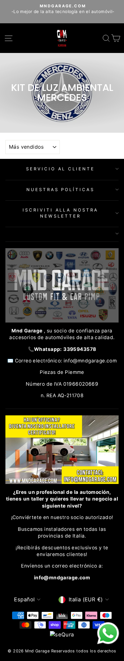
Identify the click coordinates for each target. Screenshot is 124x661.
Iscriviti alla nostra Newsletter (60, 213)
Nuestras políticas (60, 189)
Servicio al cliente (60, 168)
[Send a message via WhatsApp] (108, 633)
